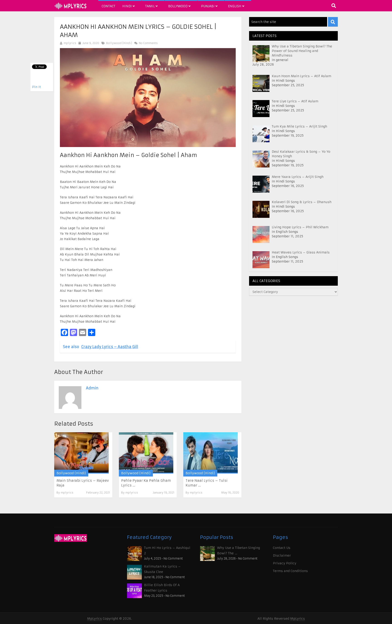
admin (92, 388)
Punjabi (208, 6)
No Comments (148, 43)
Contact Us (281, 548)
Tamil (150, 6)
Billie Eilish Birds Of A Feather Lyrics (162, 587)
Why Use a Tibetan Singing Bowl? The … (238, 550)
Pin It (36, 87)
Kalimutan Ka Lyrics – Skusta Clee (162, 569)
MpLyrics (94, 619)
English (235, 6)
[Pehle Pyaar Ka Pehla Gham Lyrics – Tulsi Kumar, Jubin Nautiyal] (146, 452)
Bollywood (178, 6)
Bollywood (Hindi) (119, 43)
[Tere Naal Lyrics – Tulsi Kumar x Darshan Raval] (210, 452)
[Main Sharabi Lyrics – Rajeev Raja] (81, 452)
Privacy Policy (284, 563)
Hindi (127, 6)
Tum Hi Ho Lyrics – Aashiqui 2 (167, 550)
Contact (108, 6)
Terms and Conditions (290, 571)
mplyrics (70, 43)
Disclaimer (282, 555)
